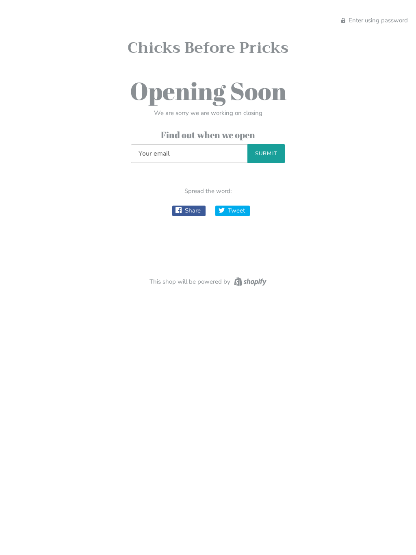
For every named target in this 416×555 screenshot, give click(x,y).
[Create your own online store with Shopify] (249, 281)
